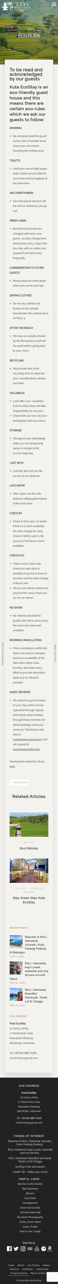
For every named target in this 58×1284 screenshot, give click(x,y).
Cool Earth (30, 1198)
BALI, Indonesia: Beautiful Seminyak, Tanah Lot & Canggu (30, 1160)
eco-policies (20, 782)
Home (11, 1265)
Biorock (30, 1193)
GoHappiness (30, 1202)
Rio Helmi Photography (30, 1217)
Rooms (21, 1265)
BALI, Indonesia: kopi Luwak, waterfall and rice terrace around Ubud (29, 971)
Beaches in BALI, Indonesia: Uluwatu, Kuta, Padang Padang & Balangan (28, 944)
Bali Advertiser (30, 1188)
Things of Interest (18, 1273)
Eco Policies (29, 848)
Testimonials (42, 1269)
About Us (14, 1269)
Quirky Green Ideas (30, 1221)
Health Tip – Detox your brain (30, 1171)
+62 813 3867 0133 (25, 1053)
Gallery (46, 1265)
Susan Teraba (30, 1226)
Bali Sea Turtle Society (30, 1183)
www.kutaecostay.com (26, 749)
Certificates (27, 1269)
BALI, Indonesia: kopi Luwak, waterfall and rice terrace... (30, 1151)
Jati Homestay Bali (30, 1212)
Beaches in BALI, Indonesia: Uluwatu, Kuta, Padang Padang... (30, 1143)
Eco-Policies (34, 1265)
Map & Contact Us (39, 1273)
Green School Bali (30, 1207)
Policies (29, 29)
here (12, 766)
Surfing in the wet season (30, 1166)
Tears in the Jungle (30, 1231)
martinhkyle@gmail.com (27, 739)
